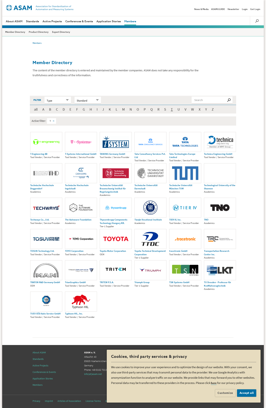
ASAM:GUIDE (218, 9)
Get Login (255, 9)
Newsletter (233, 9)
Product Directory (38, 32)
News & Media (201, 9)
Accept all (247, 393)
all (36, 109)
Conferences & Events (79, 21)
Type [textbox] (49, 100)
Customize (225, 393)
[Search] (257, 20)
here (214, 383)
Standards (32, 21)
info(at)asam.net (93, 374)
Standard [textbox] (82, 100)
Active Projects (52, 21)
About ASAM (14, 21)
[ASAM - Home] (39, 7)
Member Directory (15, 32)
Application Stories (108, 21)
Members (130, 21)
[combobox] (58, 100)
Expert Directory (61, 32)
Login (245, 9)
